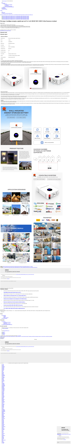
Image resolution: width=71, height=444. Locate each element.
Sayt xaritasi (19, 335)
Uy (2, 2)
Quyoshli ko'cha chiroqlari (8, 4)
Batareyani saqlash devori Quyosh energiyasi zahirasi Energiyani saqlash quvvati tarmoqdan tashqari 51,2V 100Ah (18, 266)
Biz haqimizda (4, 8)
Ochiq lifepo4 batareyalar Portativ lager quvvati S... (12, 292)
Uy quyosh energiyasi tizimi (24, 336)
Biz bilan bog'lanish (4, 318)
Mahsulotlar (3, 12)
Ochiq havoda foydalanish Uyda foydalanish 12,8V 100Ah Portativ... (15, 298)
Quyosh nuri (7, 5)
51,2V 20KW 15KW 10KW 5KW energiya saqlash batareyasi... (14, 308)
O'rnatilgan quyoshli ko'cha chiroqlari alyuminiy (34, 336)
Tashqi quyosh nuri (17, 336)
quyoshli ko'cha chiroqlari (48, 336)
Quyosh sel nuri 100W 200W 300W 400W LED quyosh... (13, 305)
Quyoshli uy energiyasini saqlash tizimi (9, 6)
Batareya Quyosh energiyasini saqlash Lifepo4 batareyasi (7, 336)
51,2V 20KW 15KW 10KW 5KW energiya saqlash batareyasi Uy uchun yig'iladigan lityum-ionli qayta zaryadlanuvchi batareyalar (20, 267)
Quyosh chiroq (43, 336)
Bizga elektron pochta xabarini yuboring (5, 30)
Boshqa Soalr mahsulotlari (7, 323)
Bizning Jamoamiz (6, 317)
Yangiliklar (3, 7)
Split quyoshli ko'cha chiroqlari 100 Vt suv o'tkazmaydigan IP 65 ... (15, 295)
